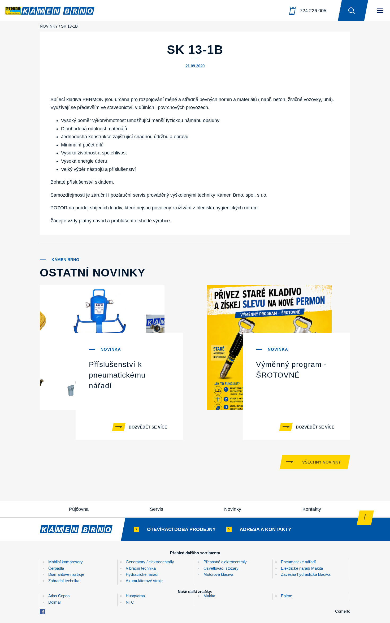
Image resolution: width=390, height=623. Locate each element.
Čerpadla (56, 568)
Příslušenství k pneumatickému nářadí (117, 375)
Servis (156, 509)
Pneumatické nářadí (298, 562)
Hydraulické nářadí (142, 574)
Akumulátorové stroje (144, 580)
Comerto (342, 611)
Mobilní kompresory (65, 562)
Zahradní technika (63, 580)
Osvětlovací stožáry (221, 568)
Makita (209, 596)
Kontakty (311, 509)
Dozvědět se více (148, 427)
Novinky (232, 509)
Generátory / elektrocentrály (150, 562)
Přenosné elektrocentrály (225, 562)
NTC (130, 602)
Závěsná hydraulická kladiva (305, 574)
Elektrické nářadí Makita (302, 568)
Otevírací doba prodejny (181, 529)
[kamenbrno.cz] (81, 529)
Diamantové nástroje (66, 574)
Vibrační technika (141, 568)
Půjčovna (79, 509)
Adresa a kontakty (265, 529)
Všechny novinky (321, 462)
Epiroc (286, 596)
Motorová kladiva (218, 574)
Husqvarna (135, 596)
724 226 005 (313, 10)
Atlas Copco (59, 596)
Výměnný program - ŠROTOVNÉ (291, 369)
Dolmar (54, 602)
